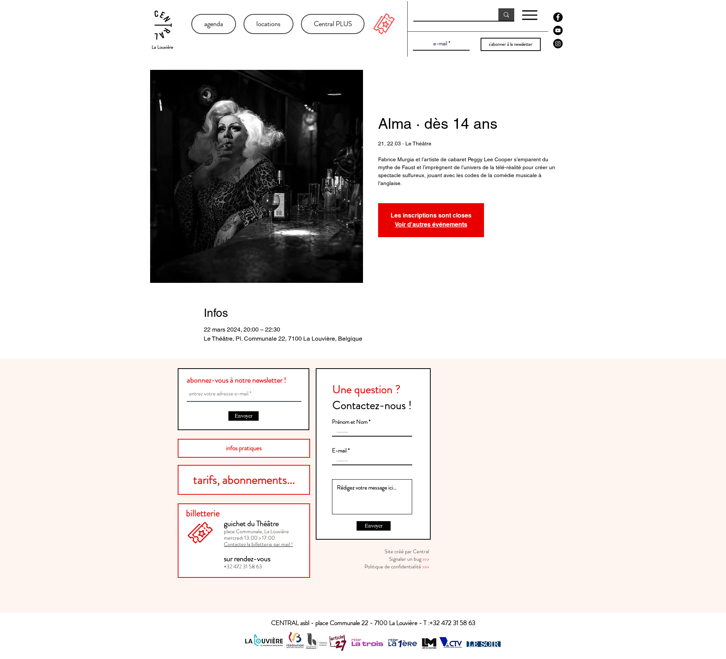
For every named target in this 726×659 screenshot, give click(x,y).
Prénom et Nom (350, 422)
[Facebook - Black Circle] (558, 17)
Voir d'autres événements (431, 224)
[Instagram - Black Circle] (558, 43)
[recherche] (506, 14)
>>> (425, 559)
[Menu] (529, 14)
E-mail (339, 451)
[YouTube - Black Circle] (558, 30)
